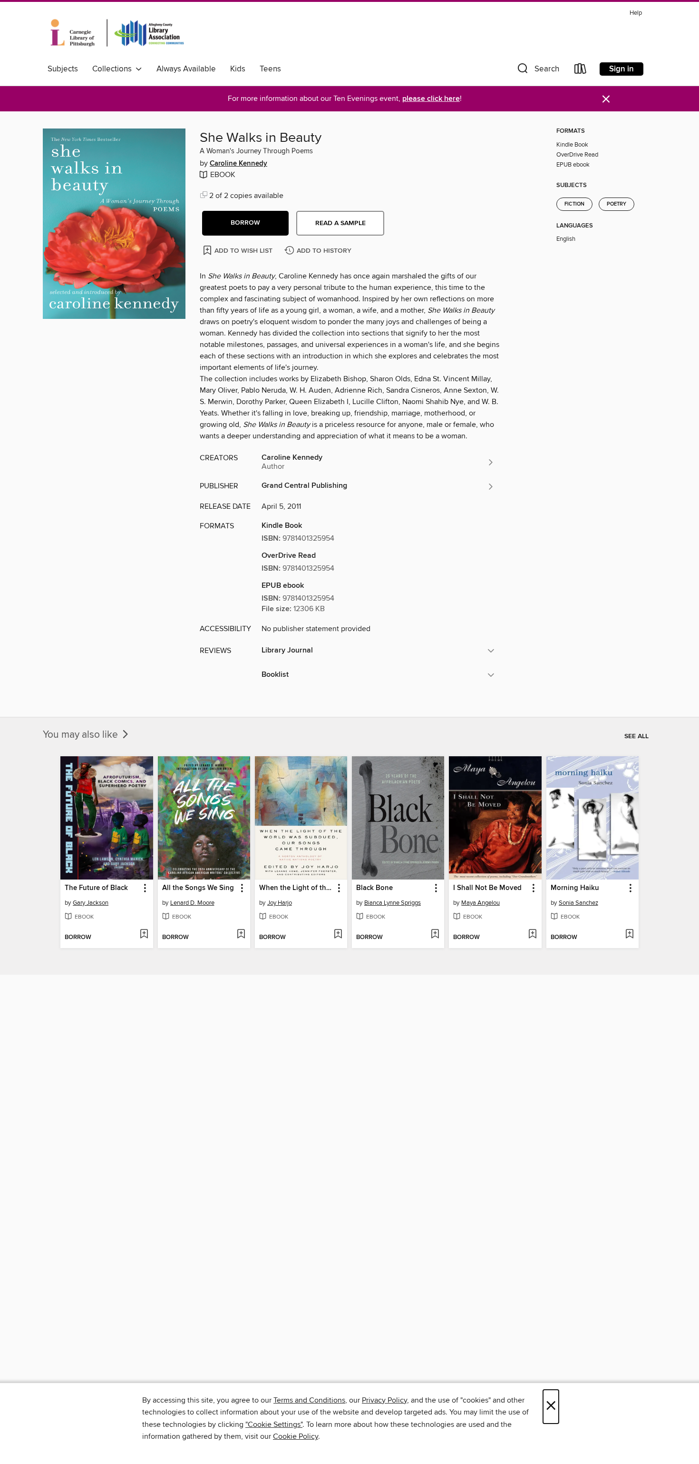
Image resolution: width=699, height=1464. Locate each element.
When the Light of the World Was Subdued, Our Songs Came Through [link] (296, 888)
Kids (237, 69)
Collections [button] (114, 69)
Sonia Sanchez (578, 903)
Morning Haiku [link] (575, 888)
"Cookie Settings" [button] (273, 1424)
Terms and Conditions (309, 1400)
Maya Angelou (480, 903)
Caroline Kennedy (238, 163)
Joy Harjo (279, 903)
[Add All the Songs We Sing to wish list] (241, 935)
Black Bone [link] (374, 888)
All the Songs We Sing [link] (198, 888)
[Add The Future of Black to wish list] (144, 935)
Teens (270, 69)
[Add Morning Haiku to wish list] (629, 935)
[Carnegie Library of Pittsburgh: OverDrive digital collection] (117, 33)
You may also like (81, 735)
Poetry (616, 204)
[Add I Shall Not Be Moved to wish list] (532, 935)
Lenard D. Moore (192, 903)
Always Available (186, 69)
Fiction (574, 204)
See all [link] (636, 736)
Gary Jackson (90, 903)
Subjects (63, 69)
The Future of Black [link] (96, 888)
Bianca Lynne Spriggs (392, 903)
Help (636, 13)
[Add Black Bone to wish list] (435, 935)
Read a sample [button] (340, 223)
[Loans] (580, 70)
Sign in (621, 69)
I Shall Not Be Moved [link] (487, 888)
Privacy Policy (384, 1400)
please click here (431, 99)
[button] (537, 70)
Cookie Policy (295, 1436)
